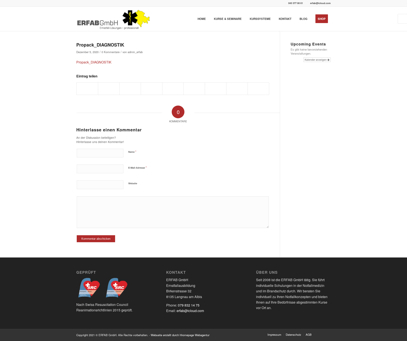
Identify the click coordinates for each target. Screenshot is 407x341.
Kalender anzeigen (316, 59)
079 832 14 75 (188, 305)
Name (132, 152)
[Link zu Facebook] (321, 334)
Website (132, 183)
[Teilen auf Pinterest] (151, 88)
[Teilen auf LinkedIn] (173, 88)
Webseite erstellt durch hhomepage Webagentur (180, 335)
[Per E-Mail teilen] (258, 88)
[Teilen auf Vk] (215, 88)
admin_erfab (135, 52)
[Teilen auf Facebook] (87, 88)
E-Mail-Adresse (137, 167)
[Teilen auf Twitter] (108, 88)
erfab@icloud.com (320, 3)
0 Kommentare (111, 52)
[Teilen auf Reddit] (237, 88)
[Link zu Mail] (327, 334)
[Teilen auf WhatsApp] (130, 88)
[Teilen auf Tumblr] (194, 88)
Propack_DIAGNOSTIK (100, 44)
